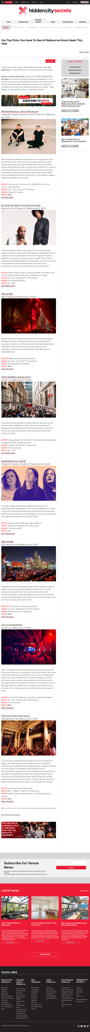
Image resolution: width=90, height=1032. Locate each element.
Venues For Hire (20, 995)
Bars (8, 22)
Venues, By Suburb (21, 1018)
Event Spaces (68, 22)
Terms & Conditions (81, 999)
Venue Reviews (75, 73)
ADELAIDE (34, 2)
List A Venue (79, 992)
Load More (45, 954)
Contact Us (79, 990)
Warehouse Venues (81, 27)
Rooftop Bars (45, 27)
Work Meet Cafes (51, 996)
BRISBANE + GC (25, 2)
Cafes (53, 22)
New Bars (34, 996)
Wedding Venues (21, 1014)
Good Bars (34, 998)
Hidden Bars (34, 992)
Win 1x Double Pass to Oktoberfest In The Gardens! (73, 140)
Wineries (82, 22)
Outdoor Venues (65, 996)
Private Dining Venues (67, 998)
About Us (78, 988)
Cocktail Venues (20, 1012)
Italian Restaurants (6, 996)
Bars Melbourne (35, 981)
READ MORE (70, 111)
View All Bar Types (36, 1004)
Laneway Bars (67, 27)
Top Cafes (49, 988)
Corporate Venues (21, 1009)
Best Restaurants (18, 27)
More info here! (7, 197)
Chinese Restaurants (7, 998)
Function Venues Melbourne (20, 982)
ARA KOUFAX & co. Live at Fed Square (19, 111)
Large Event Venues (67, 994)
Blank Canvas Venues (67, 990)
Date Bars (34, 994)
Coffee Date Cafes (51, 992)
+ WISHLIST (50, 61)
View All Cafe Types (51, 998)
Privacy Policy (80, 1001)
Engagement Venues (67, 992)
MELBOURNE (9, 2)
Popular (5, 27)
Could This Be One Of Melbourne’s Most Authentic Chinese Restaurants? (73, 104)
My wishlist (75, 2)
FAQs (77, 994)
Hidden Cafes (50, 994)
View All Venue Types (22, 1016)
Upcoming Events (75, 70)
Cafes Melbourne (50, 981)
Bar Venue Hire (65, 988)
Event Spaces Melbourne (67, 981)
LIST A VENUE (84, 2)
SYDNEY (16, 2)
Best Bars (34, 1000)
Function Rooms (32, 27)
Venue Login (79, 996)
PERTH (41, 2)
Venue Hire (56, 27)
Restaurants (23, 22)
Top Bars (33, 1002)
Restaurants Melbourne (6, 981)
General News (75, 67)
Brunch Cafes (50, 990)
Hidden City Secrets (81, 981)
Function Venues (38, 21)
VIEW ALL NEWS (85, 890)
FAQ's (67, 2)
